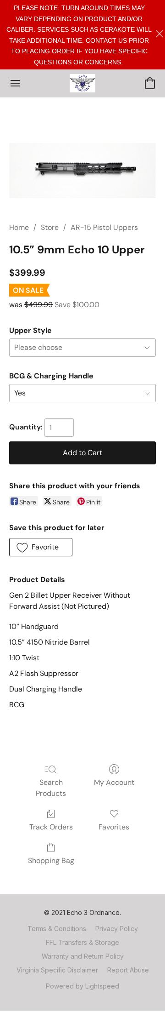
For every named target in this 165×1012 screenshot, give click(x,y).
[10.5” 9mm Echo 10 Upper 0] (82, 171)
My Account (114, 782)
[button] (82, 83)
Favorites (114, 827)
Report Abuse (128, 970)
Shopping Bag (51, 860)
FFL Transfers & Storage (82, 942)
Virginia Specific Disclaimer (57, 970)
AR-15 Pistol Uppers (104, 227)
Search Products (51, 788)
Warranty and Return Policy (83, 956)
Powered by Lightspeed (82, 986)
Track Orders (51, 827)
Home (19, 227)
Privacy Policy (116, 928)
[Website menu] (15, 83)
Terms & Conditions (57, 928)
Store (50, 227)
